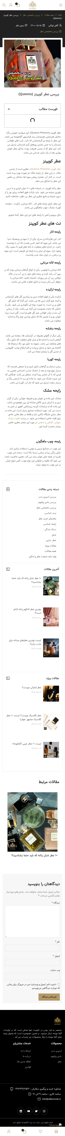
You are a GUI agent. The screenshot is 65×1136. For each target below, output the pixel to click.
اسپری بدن (56, 1051)
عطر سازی (51, 540)
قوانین (28, 1067)
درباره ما (27, 1056)
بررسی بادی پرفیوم (47, 502)
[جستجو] (4, 5)
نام (57, 942)
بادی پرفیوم (56, 1056)
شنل (54, 535)
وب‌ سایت (55, 970)
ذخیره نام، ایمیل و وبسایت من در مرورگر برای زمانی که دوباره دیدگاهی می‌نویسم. (33, 986)
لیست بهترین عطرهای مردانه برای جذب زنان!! (25, 642)
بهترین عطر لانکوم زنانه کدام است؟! (27, 611)
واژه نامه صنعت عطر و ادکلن (42, 557)
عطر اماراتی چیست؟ (31, 687)
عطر (60, 1062)
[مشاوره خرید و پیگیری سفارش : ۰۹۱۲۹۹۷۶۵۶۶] (11, 1089)
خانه (60, 15)
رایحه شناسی (49, 524)
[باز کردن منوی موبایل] (61, 5)
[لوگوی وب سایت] (32, 5)
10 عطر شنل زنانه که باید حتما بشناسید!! (26, 580)
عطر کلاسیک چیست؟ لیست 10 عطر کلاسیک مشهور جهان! (23, 717)
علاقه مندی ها (24, 1062)
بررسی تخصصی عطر (31, 15)
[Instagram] (44, 1111)
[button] (9, 109)
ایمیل (56, 956)
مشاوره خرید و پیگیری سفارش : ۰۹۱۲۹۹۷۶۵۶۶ (38, 1089)
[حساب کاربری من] (11, 5)
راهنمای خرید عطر (47, 519)
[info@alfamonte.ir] (39, 1099)
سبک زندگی (50, 529)
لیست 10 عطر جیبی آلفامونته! (26, 744)
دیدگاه (56, 903)
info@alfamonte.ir (51, 1099)
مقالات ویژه (50, 546)
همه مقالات (49, 15)
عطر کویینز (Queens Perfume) (45, 169)
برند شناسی (50, 513)
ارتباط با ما (26, 1051)
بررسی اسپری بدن (47, 497)
